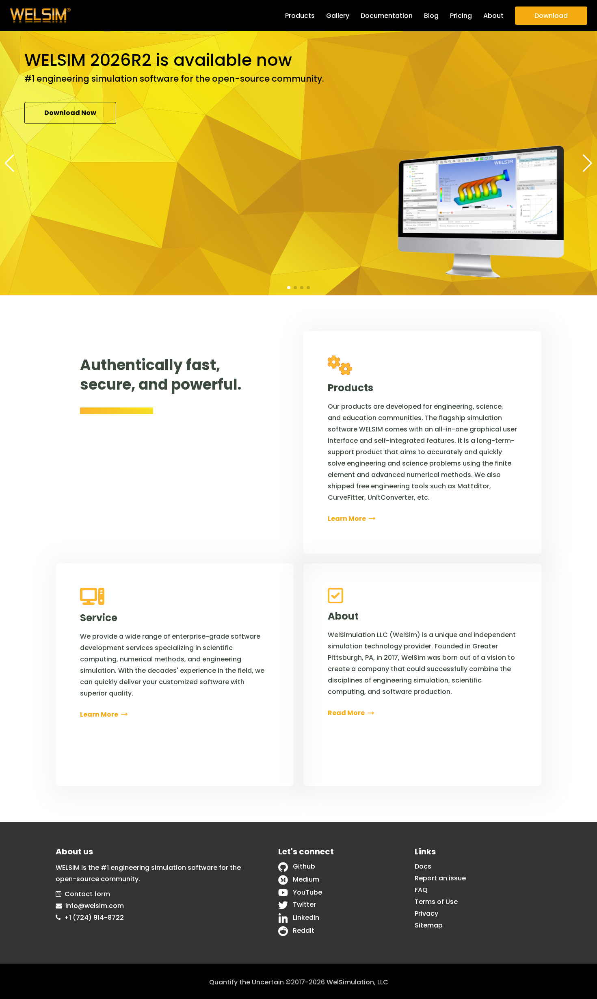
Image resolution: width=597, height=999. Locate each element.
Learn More (152, 118)
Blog (431, 15)
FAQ (421, 890)
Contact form (87, 894)
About (493, 15)
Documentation (387, 15)
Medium (306, 879)
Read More (347, 712)
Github (304, 866)
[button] (9, 163)
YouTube (307, 892)
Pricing (461, 15)
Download (551, 15)
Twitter (304, 904)
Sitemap (429, 925)
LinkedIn (306, 917)
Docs (423, 866)
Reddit (303, 930)
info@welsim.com (94, 905)
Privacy (426, 913)
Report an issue (440, 878)
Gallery (337, 15)
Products (300, 15)
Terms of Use (436, 901)
